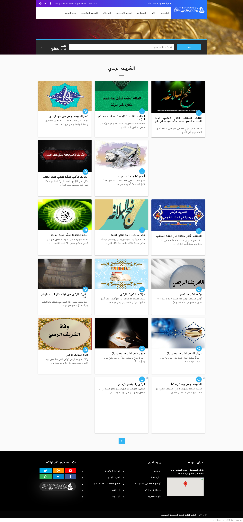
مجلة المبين (70, 13)
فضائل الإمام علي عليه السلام (107, 484)
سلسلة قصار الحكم (153, 490)
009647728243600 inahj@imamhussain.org (76, 3)
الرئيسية (165, 13)
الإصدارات (116, 496)
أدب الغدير (115, 490)
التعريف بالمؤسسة (89, 13)
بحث (189, 47)
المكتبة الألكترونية (112, 471)
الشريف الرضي (114, 477)
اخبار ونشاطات (155, 477)
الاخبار (153, 13)
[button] (185, 484)
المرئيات (107, 13)
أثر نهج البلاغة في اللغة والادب (147, 484)
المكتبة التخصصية (124, 13)
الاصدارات (141, 13)
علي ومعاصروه (154, 496)
